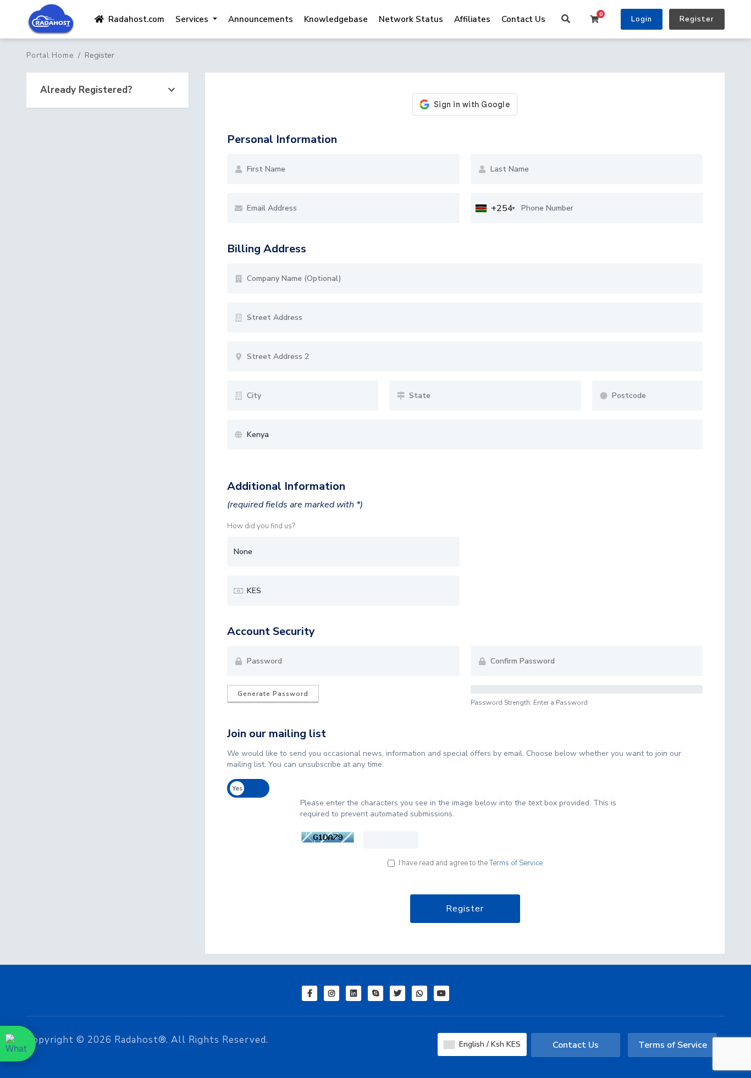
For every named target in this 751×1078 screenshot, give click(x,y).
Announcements (260, 19)
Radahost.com (134, 19)
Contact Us (523, 19)
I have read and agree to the (471, 863)
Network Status (411, 19)
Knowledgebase (336, 19)
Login (641, 19)
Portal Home (50, 55)
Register (697, 19)
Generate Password (273, 693)
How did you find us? (261, 526)
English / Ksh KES (489, 1044)
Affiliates (472, 19)
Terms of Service (516, 863)
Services (193, 19)
